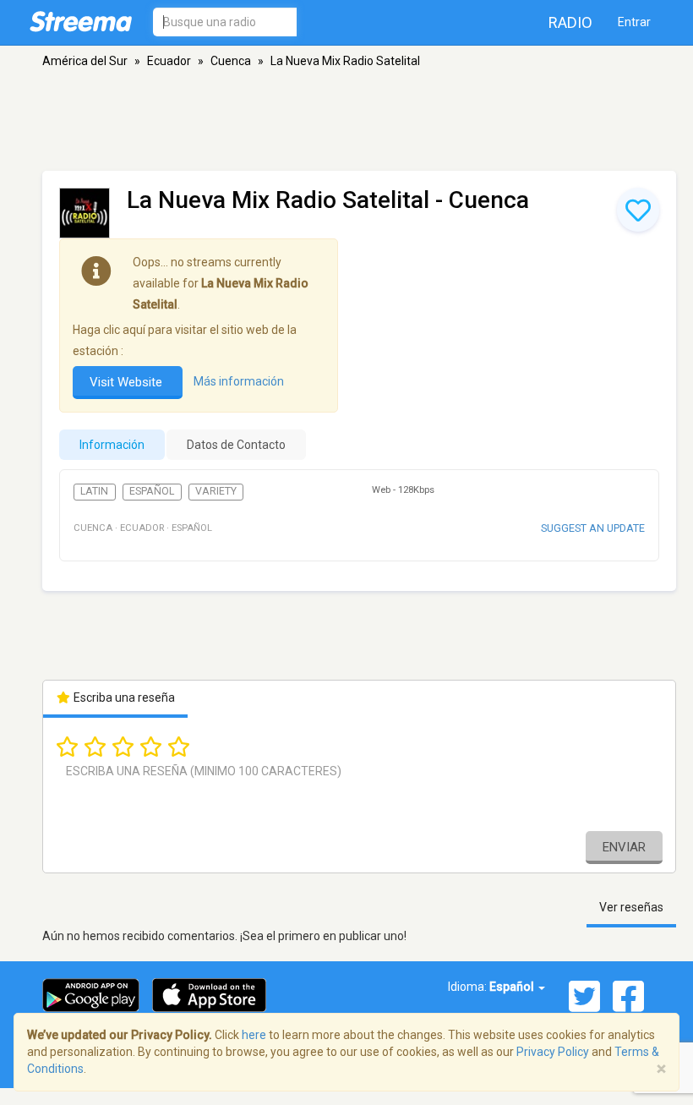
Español (151, 491)
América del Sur (85, 61)
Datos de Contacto (236, 444)
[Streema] (81, 21)
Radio (570, 22)
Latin (94, 491)
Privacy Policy (552, 1052)
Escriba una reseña (123, 697)
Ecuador (169, 61)
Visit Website (128, 382)
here (254, 1035)
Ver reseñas (631, 907)
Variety (216, 491)
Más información (239, 381)
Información (112, 444)
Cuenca (230, 61)
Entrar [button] (634, 22)
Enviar (624, 847)
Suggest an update (593, 528)
